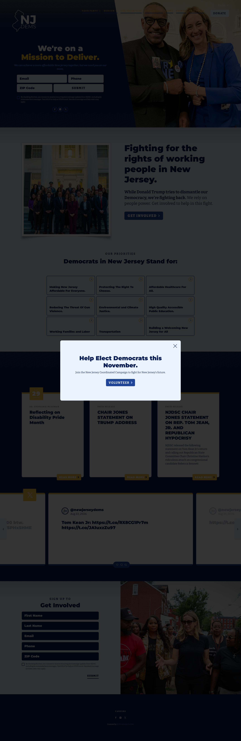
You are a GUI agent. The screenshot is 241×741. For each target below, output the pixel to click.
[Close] (175, 346)
